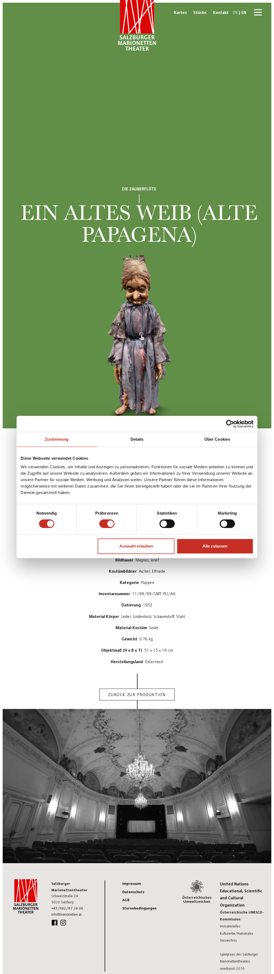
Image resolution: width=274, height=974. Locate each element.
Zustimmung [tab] (57, 439)
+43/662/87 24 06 (67, 908)
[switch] (107, 523)
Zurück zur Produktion (137, 694)
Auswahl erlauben (136, 546)
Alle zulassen (215, 546)
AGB (126, 899)
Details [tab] (137, 439)
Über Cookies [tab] (217, 439)
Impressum (131, 883)
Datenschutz (133, 891)
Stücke (200, 12)
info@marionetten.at (66, 914)
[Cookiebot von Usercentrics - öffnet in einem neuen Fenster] (230, 424)
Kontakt (221, 12)
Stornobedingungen (139, 907)
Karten (180, 12)
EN (243, 12)
